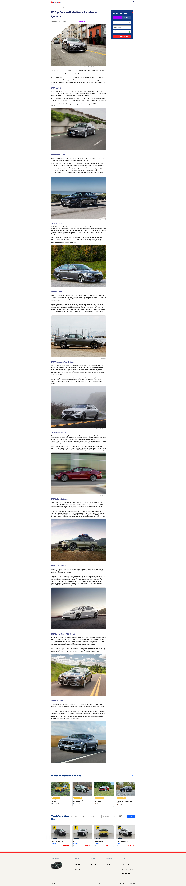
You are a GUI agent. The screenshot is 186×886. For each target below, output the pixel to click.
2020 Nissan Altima (58, 446)
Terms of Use (125, 861)
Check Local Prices (122, 36)
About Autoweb (94, 861)
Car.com (108, 864)
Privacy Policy (125, 864)
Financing (77, 872)
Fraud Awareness (126, 873)
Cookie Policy (125, 867)
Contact (92, 867)
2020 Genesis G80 (79, 158)
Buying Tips (78, 869)
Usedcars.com (109, 861)
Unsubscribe (125, 876)
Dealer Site (93, 864)
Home (52, 7)
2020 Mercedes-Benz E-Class (61, 365)
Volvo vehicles (86, 706)
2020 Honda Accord (58, 227)
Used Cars (127, 17)
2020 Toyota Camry (61, 637)
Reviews (77, 867)
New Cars (117, 17)
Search (131, 816)
